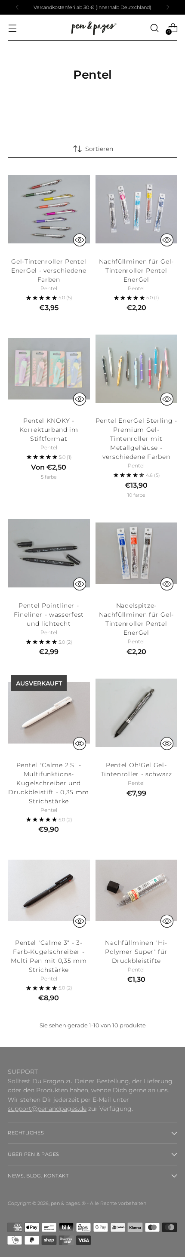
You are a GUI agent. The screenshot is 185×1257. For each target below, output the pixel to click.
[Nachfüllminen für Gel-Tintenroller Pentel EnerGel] (137, 209)
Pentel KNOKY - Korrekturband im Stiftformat (48, 430)
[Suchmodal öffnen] (154, 28)
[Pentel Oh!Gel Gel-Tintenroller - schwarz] (137, 713)
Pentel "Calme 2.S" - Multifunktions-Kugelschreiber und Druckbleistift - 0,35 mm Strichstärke (48, 783)
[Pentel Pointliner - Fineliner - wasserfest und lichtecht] (49, 554)
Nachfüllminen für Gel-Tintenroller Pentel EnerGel (136, 270)
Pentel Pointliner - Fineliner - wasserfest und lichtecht (49, 614)
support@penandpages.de (47, 1109)
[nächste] (167, 7)
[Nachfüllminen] (137, 890)
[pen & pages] (92, 27)
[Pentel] (49, 713)
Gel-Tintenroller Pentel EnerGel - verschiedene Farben (48, 270)
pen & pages (65, 1203)
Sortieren (99, 149)
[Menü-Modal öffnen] (12, 28)
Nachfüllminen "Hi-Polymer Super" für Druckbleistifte (136, 952)
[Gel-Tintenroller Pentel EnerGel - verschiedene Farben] (49, 209)
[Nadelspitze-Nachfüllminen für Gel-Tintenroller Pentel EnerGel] (137, 554)
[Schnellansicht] (79, 240)
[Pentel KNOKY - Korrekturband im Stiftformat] (49, 369)
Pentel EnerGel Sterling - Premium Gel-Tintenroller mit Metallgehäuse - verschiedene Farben (137, 439)
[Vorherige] (17, 7)
